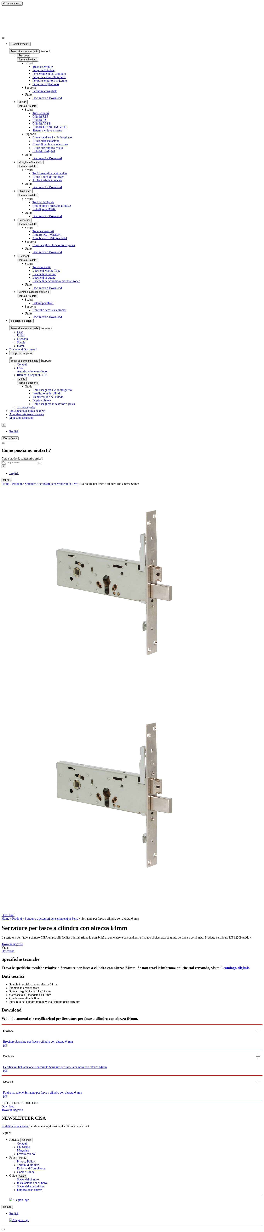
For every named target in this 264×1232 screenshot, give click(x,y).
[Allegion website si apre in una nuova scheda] (132, 1200)
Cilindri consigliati (43, 151)
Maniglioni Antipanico (30, 162)
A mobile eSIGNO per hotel (49, 238)
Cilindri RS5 (40, 116)
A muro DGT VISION (46, 234)
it (3, 424)
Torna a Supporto (28, 382)
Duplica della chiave (29, 1189)
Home (5, 483)
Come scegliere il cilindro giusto (52, 137)
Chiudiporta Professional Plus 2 (51, 205)
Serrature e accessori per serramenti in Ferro (51, 483)
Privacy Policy (26, 1161)
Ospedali (22, 339)
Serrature (24, 55)
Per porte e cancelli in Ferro (49, 77)
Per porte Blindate (43, 70)
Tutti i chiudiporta (43, 202)
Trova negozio (26, 407)
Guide (22, 378)
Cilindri (22, 101)
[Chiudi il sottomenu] (3, 38)
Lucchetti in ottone (43, 277)
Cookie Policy (25, 1171)
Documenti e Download (47, 98)
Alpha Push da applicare (47, 180)
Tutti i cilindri (40, 113)
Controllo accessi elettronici (34, 291)
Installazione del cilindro (32, 1183)
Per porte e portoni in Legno (49, 80)
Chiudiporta (25, 191)
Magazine (23, 1150)
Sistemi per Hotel (43, 303)
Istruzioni (8, 1081)
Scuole (21, 342)
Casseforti (24, 220)
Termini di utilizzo (28, 1165)
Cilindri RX (39, 120)
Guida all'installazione (45, 140)
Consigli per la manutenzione (50, 144)
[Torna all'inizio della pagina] (3, 1229)
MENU (6, 480)
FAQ (20, 368)
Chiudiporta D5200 (44, 209)
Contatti (22, 364)
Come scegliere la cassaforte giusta (53, 245)
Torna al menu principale (24, 51)
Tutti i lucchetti (41, 267)
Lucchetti (24, 255)
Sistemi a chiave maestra (47, 130)
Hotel (20, 346)
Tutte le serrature (42, 66)
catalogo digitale (236, 968)
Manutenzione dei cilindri (48, 397)
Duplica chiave (41, 400)
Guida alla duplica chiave (47, 147)
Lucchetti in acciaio (44, 274)
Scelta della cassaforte (30, 1186)
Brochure (8, 1030)
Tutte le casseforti (43, 231)
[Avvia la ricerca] (39, 463)
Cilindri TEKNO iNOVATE (49, 127)
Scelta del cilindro (28, 1179)
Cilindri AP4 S (41, 123)
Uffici (20, 335)
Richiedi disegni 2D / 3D (32, 374)
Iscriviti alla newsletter (15, 1126)
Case (20, 332)
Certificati (8, 1056)
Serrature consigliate (44, 91)
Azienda (26, 1139)
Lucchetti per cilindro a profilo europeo (56, 281)
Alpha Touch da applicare (48, 176)
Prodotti (17, 483)
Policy (22, 1157)
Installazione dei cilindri (46, 393)
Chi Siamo (23, 1147)
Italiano (7, 1206)
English (14, 431)
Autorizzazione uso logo (32, 371)
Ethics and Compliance (31, 1168)
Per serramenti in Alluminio (49, 73)
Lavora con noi (26, 1154)
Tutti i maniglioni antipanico (49, 173)
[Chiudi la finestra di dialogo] (3, 443)
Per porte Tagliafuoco (45, 84)
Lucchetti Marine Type (46, 270)
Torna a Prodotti (27, 59)
